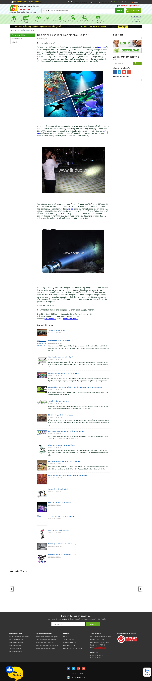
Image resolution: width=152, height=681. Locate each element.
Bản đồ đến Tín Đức (69, 645)
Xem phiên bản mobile (78, 677)
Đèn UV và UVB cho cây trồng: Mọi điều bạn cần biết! (64, 461)
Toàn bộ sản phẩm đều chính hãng (46, 639)
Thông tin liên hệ (95, 633)
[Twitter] (119, 72)
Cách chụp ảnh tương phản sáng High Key (61, 357)
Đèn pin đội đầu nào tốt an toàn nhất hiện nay (62, 544)
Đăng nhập (116, 2)
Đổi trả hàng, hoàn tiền (16, 639)
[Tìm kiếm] (119, 10)
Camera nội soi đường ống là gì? (58, 489)
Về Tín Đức (66, 637)
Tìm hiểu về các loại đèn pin (56, 330)
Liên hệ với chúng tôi (15, 651)
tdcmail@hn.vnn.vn (70, 319)
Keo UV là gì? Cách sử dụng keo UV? (59, 503)
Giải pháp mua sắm (15, 645)
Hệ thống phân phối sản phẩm (72, 648)
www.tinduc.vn (50, 319)
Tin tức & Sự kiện (17, 39)
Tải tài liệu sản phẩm (15, 648)
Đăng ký (126, 2)
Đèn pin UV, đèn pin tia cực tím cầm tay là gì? (62, 555)
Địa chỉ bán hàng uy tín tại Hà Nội (19, 637)
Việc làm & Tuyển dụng (70, 642)
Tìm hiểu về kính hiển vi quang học (58, 401)
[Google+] (129, 72)
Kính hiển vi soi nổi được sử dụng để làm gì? (61, 445)
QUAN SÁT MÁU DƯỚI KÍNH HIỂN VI (59, 530)
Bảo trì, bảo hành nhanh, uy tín (45, 648)
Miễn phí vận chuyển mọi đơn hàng (47, 645)
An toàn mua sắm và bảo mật (45, 642)
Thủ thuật (14, 42)
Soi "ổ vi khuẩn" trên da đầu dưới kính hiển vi (61, 516)
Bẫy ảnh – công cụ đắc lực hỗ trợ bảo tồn (60, 415)
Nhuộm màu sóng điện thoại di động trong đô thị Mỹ (64, 373)
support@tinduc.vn (100, 648)
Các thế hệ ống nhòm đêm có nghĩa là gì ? (61, 341)
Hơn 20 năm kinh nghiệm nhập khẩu (47, 637)
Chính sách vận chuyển (16, 642)
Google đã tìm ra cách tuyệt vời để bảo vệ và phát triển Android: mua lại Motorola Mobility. (75, 387)
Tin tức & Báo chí (68, 639)
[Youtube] (124, 72)
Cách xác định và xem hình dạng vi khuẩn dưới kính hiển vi (66, 431)
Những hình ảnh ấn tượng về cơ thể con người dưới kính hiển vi (67, 475)
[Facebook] (115, 72)
